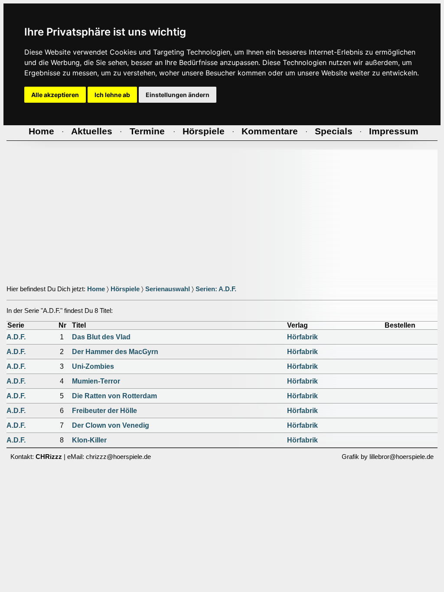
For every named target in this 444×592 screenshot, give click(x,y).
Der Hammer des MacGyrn (115, 351)
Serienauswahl (167, 289)
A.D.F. (16, 337)
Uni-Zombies (93, 366)
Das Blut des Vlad (101, 337)
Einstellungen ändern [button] (177, 94)
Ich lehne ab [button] (112, 94)
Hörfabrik (302, 337)
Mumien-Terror (96, 381)
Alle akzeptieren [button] (55, 94)
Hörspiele (125, 289)
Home (96, 289)
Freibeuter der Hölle (104, 410)
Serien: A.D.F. (216, 289)
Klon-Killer (89, 440)
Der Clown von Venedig (110, 425)
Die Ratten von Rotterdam (114, 396)
